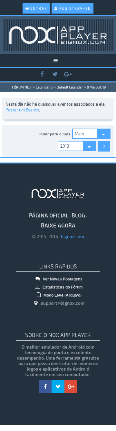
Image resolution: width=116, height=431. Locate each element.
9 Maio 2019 (96, 87)
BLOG (78, 215)
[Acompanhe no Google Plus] (67, 74)
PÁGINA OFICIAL (49, 215)
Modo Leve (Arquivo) (62, 295)
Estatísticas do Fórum (62, 287)
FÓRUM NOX (22, 87)
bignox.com (71, 236)
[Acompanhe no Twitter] (54, 74)
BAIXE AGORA (58, 225)
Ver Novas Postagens (62, 279)
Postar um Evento (22, 109)
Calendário (44, 87)
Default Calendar (70, 87)
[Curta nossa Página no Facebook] (41, 74)
